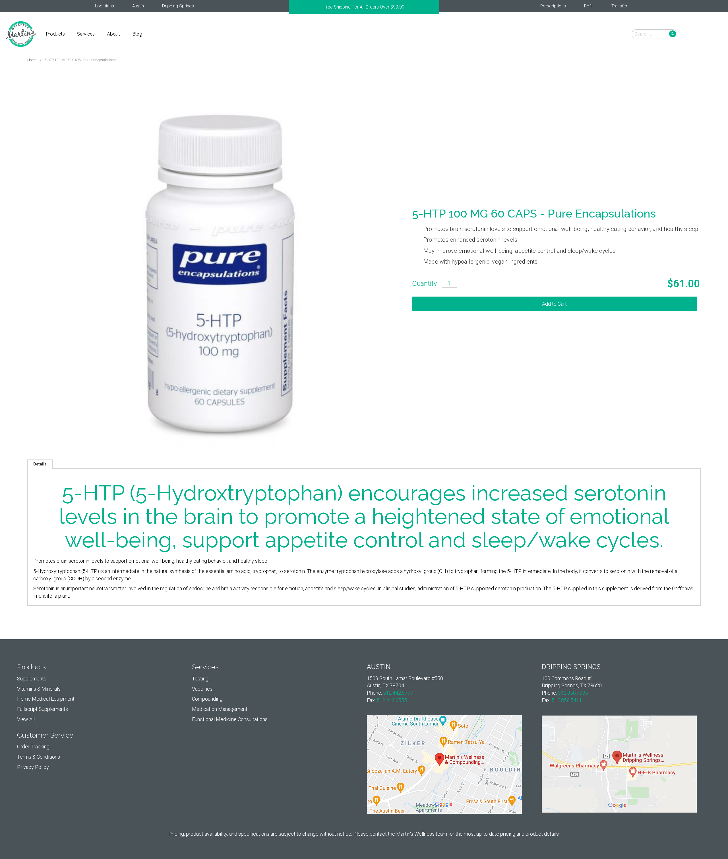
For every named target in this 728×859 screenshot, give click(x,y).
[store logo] (21, 33)
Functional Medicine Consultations (230, 719)
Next (436, 7)
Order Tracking (33, 747)
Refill (588, 6)
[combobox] (654, 33)
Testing (200, 679)
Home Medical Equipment (46, 699)
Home (32, 60)
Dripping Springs (178, 6)
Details (40, 464)
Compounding (207, 699)
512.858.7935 (573, 693)
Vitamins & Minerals (39, 689)
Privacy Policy (33, 767)
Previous (291, 7)
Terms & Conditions (38, 757)
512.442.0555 (392, 700)
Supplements (31, 679)
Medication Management (219, 709)
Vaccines (202, 689)
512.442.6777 (398, 693)
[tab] (40, 464)
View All (26, 719)
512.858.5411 (567, 700)
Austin (138, 6)
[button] (714, 33)
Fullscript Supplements (42, 709)
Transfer (619, 6)
